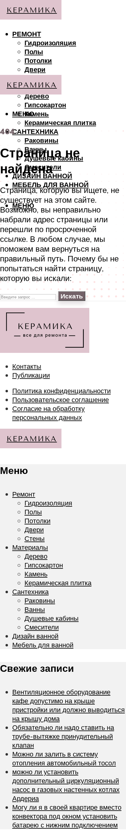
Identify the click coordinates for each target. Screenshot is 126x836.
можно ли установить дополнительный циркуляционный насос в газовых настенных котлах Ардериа (66, 785)
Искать (72, 296)
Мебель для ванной (50, 184)
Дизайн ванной (35, 635)
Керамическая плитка (60, 122)
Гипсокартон (45, 104)
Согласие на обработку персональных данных (48, 413)
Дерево (35, 556)
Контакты (26, 366)
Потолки (38, 60)
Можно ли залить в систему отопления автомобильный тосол (64, 758)
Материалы (30, 547)
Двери (35, 69)
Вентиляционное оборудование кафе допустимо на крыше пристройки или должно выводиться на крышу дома (68, 705)
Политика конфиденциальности (61, 390)
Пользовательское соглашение (60, 399)
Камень (36, 113)
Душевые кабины (51, 618)
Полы (33, 51)
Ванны (34, 609)
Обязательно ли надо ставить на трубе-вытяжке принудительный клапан (63, 736)
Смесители (41, 627)
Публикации (31, 375)
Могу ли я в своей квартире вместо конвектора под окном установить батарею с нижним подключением (66, 816)
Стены (34, 538)
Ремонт (26, 33)
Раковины (41, 140)
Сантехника (35, 131)
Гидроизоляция (50, 42)
